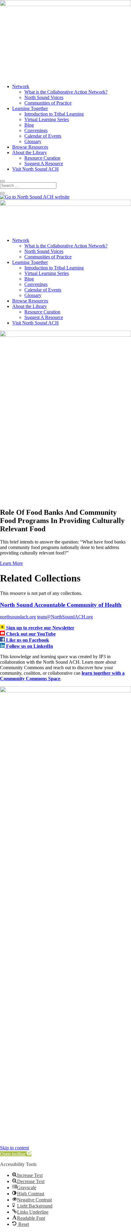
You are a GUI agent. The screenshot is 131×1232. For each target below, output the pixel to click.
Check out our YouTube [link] (31, 633)
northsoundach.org (18, 616)
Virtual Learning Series (46, 119)
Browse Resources (30, 147)
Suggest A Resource (43, 163)
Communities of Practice (48, 103)
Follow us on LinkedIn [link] (29, 646)
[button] (15, 1153)
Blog (29, 125)
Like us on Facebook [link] (27, 640)
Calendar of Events (42, 136)
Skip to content (14, 1147)
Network (20, 86)
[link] (3, 627)
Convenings (36, 130)
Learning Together (30, 108)
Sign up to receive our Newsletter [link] (40, 627)
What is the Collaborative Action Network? (66, 92)
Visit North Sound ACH (35, 169)
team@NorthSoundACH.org (65, 616)
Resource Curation (42, 158)
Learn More (11, 563)
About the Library (29, 152)
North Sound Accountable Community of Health (61, 605)
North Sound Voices (43, 97)
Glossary (32, 141)
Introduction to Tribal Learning (54, 114)
